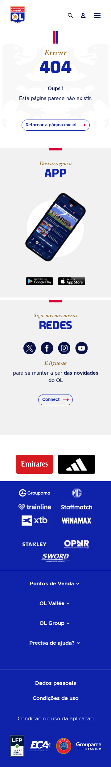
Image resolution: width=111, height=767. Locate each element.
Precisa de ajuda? (52, 643)
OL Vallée (51, 603)
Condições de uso (56, 698)
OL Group (51, 623)
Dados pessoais (55, 683)
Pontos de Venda (52, 583)
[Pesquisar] (70, 15)
